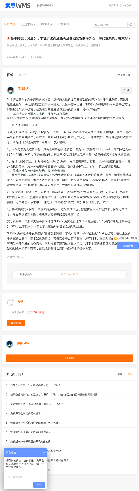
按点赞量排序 (123, 74)
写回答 (70, 358)
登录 (68, 273)
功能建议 (46, 24)
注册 (75, 273)
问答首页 (10, 24)
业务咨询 (64, 24)
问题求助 (27, 24)
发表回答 (16, 322)
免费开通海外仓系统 (120, 5)
